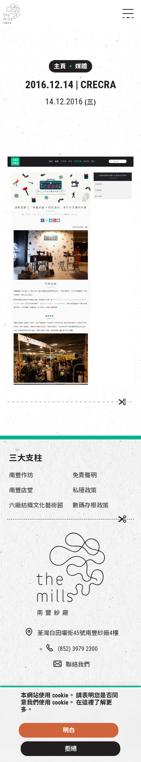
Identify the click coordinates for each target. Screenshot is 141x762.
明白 (69, 730)
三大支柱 (25, 458)
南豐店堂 (21, 490)
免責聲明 (85, 475)
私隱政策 (85, 490)
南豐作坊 (21, 475)
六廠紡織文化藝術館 (36, 505)
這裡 (88, 702)
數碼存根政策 (91, 505)
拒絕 (71, 748)
